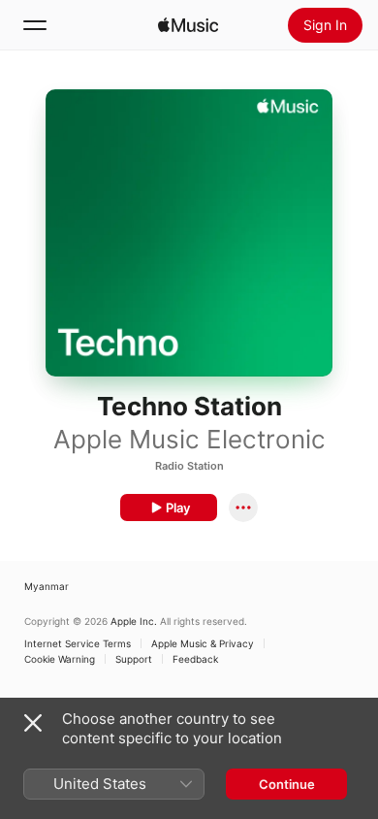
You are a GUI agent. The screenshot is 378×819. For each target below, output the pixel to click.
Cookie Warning (59, 659)
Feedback (195, 659)
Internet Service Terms (77, 643)
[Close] (33, 723)
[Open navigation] (35, 25)
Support (133, 659)
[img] (188, 25)
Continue (287, 784)
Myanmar (46, 586)
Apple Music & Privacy (202, 643)
